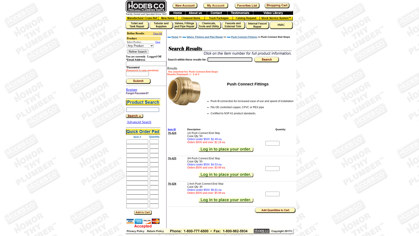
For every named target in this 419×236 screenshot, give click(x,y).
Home (175, 37)
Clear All (157, 33)
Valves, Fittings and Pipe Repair (205, 37)
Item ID (172, 129)
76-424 (172, 133)
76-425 (172, 158)
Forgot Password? (137, 93)
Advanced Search (139, 122)
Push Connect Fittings (244, 37)
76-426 (172, 183)
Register (131, 90)
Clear (157, 42)
